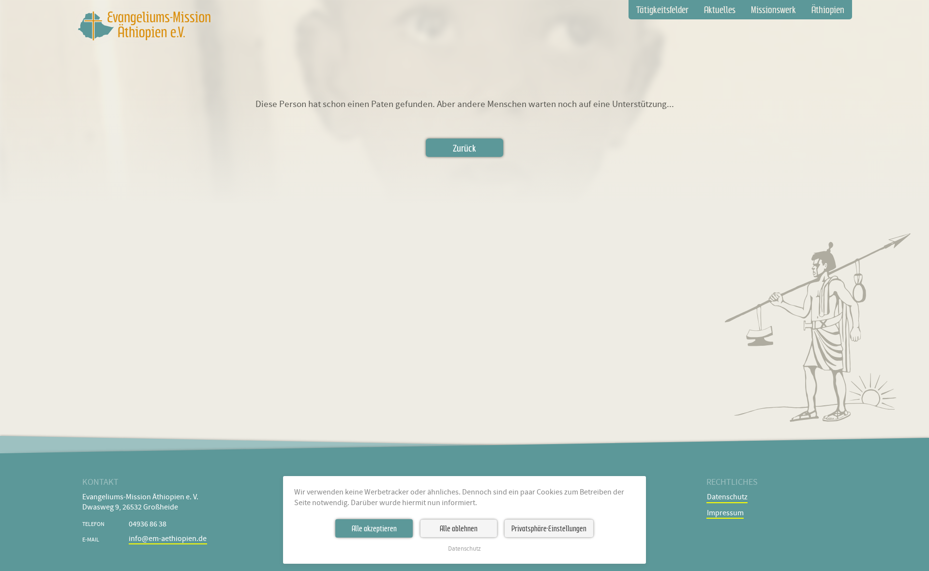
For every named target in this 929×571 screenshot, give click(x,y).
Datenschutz (464, 549)
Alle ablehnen (459, 528)
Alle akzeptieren (374, 528)
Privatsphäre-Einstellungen (548, 528)
